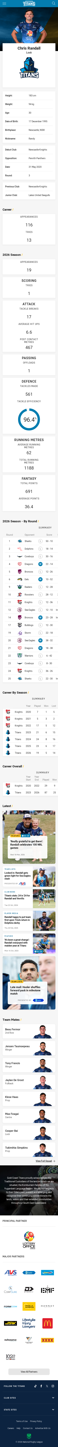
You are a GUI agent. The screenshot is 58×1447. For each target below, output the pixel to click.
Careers (11, 1428)
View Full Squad (44, 1160)
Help (18, 1428)
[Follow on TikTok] (35, 1386)
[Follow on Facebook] (41, 1386)
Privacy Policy (36, 1421)
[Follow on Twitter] (47, 1386)
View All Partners (29, 1371)
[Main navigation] (4, 3)
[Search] (53, 3)
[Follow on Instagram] (53, 1386)
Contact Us (28, 1428)
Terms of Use (22, 1421)
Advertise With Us (42, 1428)
